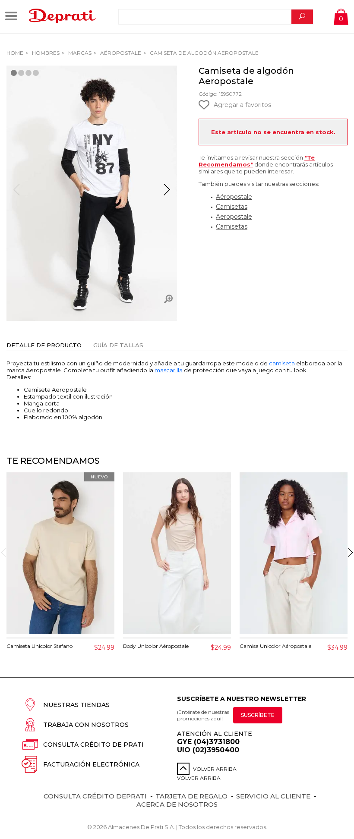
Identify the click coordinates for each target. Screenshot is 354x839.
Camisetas (231, 207)
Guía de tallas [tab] (118, 345)
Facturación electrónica (91, 764)
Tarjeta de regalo (191, 796)
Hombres (45, 53)
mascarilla (169, 370)
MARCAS (79, 53)
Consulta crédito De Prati (93, 744)
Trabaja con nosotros (86, 725)
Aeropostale (234, 216)
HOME (14, 53)
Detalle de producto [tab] (44, 345)
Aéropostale (120, 53)
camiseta (282, 363)
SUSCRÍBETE (258, 715)
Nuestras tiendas (76, 705)
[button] (167, 193)
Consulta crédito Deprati (95, 796)
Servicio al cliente (273, 796)
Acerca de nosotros (177, 804)
